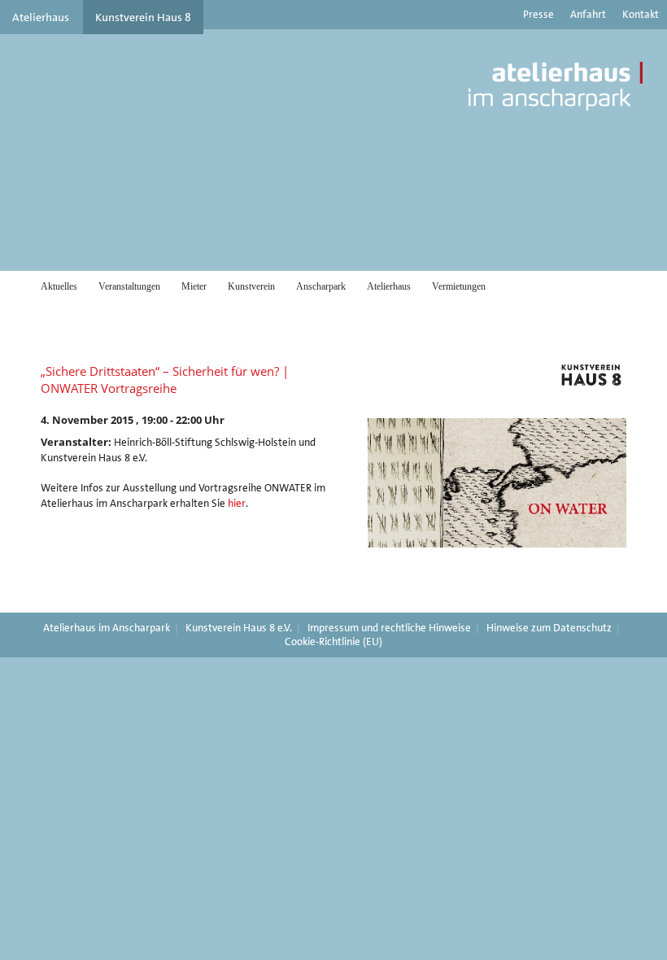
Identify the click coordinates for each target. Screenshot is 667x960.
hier (237, 503)
